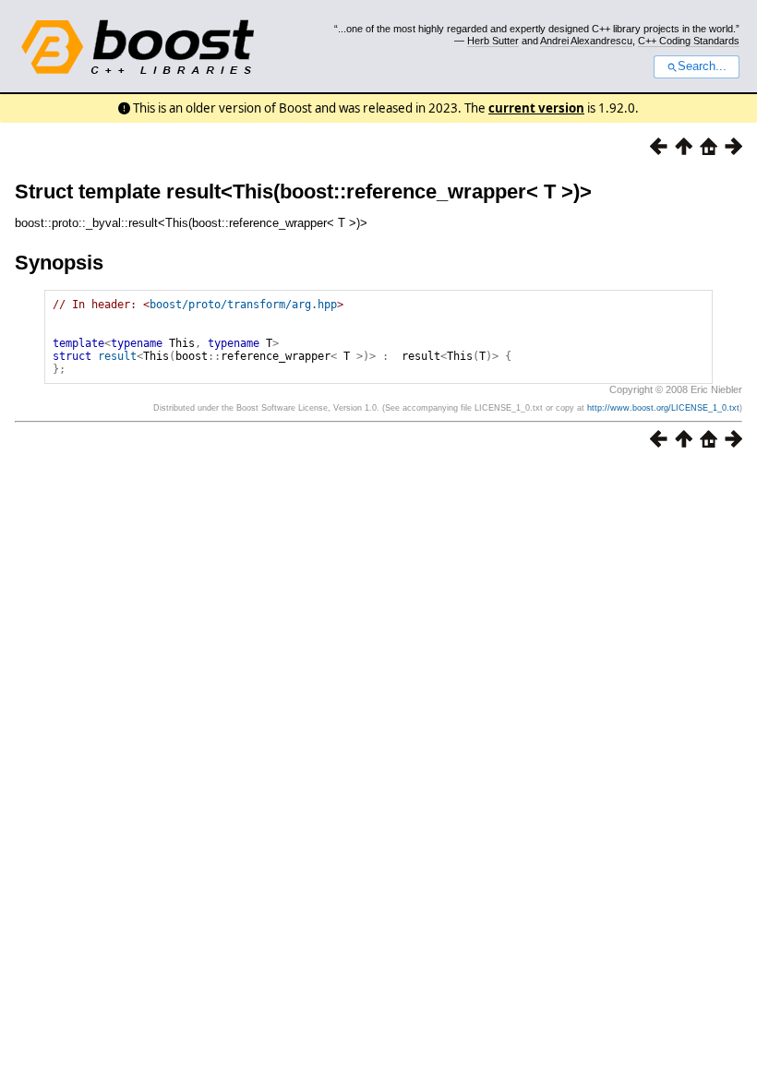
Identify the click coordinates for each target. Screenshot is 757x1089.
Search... (702, 66)
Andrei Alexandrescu (586, 40)
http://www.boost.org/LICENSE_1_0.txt (663, 408)
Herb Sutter (493, 40)
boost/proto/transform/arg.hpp (243, 304)
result (117, 356)
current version (536, 108)
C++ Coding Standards (688, 40)
